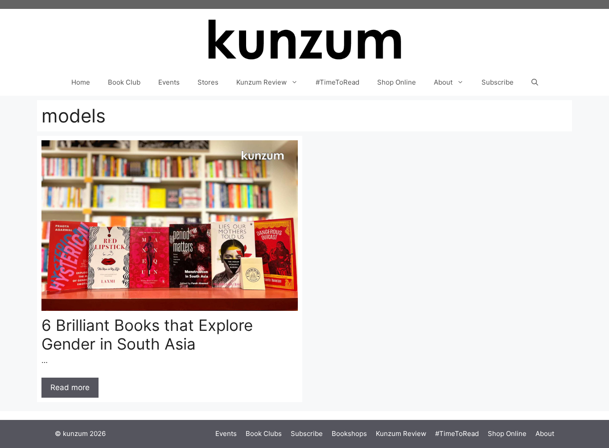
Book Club (124, 82)
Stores (208, 82)
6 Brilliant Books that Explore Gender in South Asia (147, 334)
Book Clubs (264, 433)
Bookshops (349, 433)
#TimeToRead (337, 82)
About (443, 82)
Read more (70, 387)
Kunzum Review (261, 82)
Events (169, 82)
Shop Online (396, 82)
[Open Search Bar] (535, 82)
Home (80, 82)
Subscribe (497, 82)
